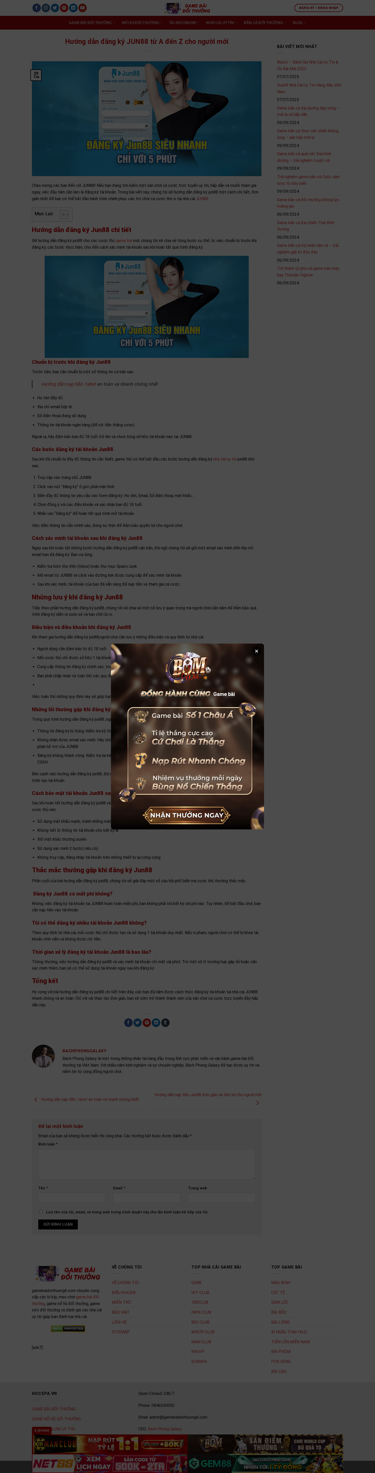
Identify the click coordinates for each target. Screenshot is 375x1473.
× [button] (256, 651)
